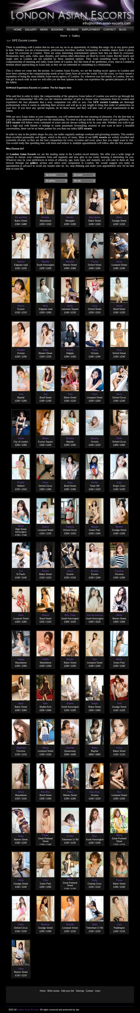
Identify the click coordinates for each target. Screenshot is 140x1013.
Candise (119, 571)
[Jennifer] (70, 718)
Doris (119, 394)
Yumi (94, 394)
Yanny (119, 306)
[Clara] (21, 939)
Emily (95, 482)
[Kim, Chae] (70, 586)
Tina (70, 394)
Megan (94, 527)
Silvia (21, 792)
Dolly (70, 306)
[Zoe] (45, 365)
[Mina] (70, 851)
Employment (91, 29)
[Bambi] (119, 497)
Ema (20, 615)
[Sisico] (45, 497)
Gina (119, 350)
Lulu (119, 482)
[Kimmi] (45, 542)
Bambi (119, 527)
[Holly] (21, 895)
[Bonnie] (94, 409)
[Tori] (21, 542)
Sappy (21, 659)
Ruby (94, 747)
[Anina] (119, 232)
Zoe (45, 394)
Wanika (45, 261)
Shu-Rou (45, 792)
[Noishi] (70, 188)
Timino (94, 261)
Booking (57, 29)
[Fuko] (45, 321)
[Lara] (119, 895)
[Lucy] (94, 276)
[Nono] (70, 542)
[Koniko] (45, 188)
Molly (119, 659)
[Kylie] (94, 895)
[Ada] (94, 630)
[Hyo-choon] (94, 188)
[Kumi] (45, 453)
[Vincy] (119, 718)
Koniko (45, 217)
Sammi (21, 261)
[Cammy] (70, 497)
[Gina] (119, 321)
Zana (70, 482)
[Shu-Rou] (45, 762)
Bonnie (94, 438)
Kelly (94, 880)
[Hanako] (21, 321)
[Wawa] (45, 409)
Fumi (94, 350)
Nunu (21, 526)
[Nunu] (21, 497)
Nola (45, 306)
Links (97, 991)
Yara (21, 394)
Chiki (119, 438)
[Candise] (119, 542)
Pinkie (70, 836)
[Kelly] (94, 851)
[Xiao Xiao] (94, 762)
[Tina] (70, 365)
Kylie (94, 924)
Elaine (70, 703)
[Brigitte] (70, 895)
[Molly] (119, 630)
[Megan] (94, 497)
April (20, 703)
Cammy (70, 527)
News (44, 29)
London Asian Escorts (23, 154)
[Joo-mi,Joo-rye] (94, 586)
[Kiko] (45, 674)
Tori (21, 571)
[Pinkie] (70, 807)
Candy (70, 350)
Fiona (119, 880)
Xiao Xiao (94, 792)
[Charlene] (21, 718)
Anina (119, 261)
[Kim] (119, 762)
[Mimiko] (70, 409)
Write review (53, 991)
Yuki (119, 703)
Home (18, 29)
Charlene (21, 747)
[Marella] (70, 232)
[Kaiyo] (45, 718)
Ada (95, 659)
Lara (119, 924)
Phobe (20, 482)
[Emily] (94, 453)
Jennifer (70, 747)
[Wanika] (45, 232)
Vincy (119, 747)
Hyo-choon (94, 217)
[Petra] (70, 762)
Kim (119, 792)
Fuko (45, 350)
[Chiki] (119, 409)
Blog (122, 29)
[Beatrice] (45, 895)
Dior (94, 836)
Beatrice (45, 924)
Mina (70, 879)
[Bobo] (119, 188)
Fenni (21, 438)
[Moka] (119, 586)
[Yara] (21, 365)
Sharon (45, 615)
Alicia (119, 835)
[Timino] (94, 232)
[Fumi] (94, 321)
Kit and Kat (21, 217)
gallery (34, 162)
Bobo (119, 217)
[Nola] (45, 276)
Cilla (45, 880)
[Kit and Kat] (21, 188)
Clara (21, 968)
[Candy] (70, 321)
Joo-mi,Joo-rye (95, 615)
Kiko (45, 703)
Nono (70, 571)
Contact (109, 29)
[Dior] (94, 807)
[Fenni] (21, 409)
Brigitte (70, 924)
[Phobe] (21, 453)
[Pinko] (45, 807)
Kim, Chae (70, 615)
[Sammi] (21, 232)
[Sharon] (45, 586)
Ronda (70, 659)
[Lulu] (119, 453)
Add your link (67, 991)
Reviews (73, 29)
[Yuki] (119, 674)
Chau (21, 836)
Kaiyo (45, 747)
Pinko (45, 835)
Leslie (45, 659)
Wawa (45, 438)
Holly (21, 924)
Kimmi (45, 571)
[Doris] (119, 365)
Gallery (31, 29)
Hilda (21, 880)
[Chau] (21, 807)
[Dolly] (70, 276)
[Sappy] (21, 630)
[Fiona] (119, 851)
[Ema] (21, 586)
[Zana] (70, 453)
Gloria (21, 306)
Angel (95, 703)
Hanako (21, 350)
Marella (70, 261)
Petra (70, 792)
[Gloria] (21, 276)
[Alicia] (119, 807)
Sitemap (80, 991)
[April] (21, 674)
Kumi (45, 482)
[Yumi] (94, 365)
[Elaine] (70, 674)
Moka (119, 615)
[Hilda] (21, 851)
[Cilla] (45, 851)
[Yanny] (119, 276)
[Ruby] (94, 718)
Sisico (45, 527)
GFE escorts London (105, 102)
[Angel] (94, 674)
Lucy (94, 306)
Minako (95, 571)
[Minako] (94, 542)
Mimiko (70, 438)
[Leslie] (45, 630)
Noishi (70, 217)
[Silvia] (21, 762)
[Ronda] (70, 630)
